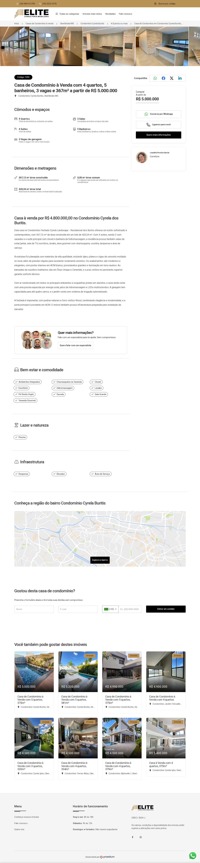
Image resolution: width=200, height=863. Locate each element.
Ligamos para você (161, 124)
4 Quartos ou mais (119, 23)
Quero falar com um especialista (75, 345)
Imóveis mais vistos (92, 14)
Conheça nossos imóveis (26, 817)
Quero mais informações (158, 135)
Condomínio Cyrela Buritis (92, 23)
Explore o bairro (100, 560)
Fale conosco (125, 14)
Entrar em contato (166, 609)
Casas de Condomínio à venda (39, 23)
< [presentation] (7, 49)
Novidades (110, 14)
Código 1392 (23, 77)
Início (16, 23)
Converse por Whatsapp (161, 114)
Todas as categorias (69, 14)
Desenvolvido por (93, 857)
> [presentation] (192, 49)
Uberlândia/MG (67, 23)
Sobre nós (19, 829)
